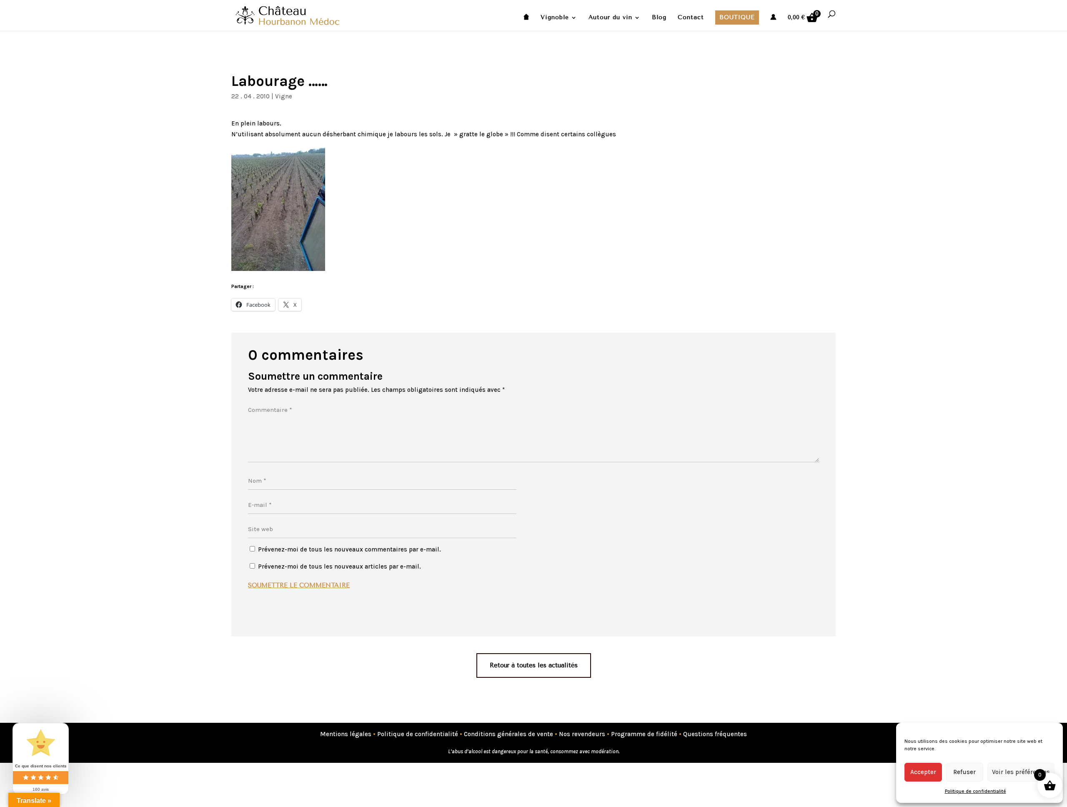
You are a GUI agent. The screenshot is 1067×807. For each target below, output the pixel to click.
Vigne (283, 96)
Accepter (923, 772)
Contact (691, 18)
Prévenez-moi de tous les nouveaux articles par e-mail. (339, 566)
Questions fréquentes (715, 734)
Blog (659, 18)
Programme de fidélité (644, 734)
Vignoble (555, 18)
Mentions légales (345, 734)
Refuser (964, 772)
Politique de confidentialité (975, 791)
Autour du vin (610, 18)
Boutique (737, 17)
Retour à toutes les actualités (534, 665)
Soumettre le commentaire (299, 585)
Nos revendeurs (582, 734)
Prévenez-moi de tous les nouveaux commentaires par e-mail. (349, 549)
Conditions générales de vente (508, 734)
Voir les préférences (1021, 772)
